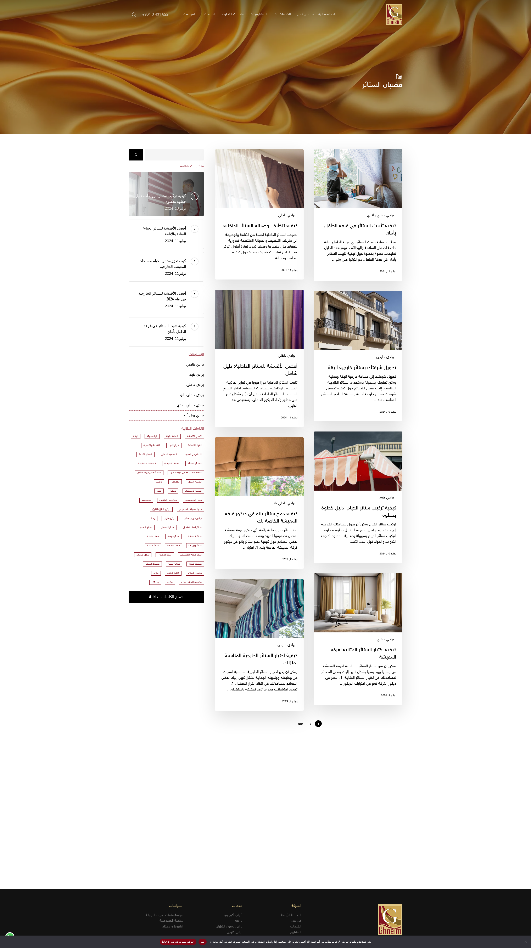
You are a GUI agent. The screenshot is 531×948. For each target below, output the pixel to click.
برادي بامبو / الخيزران (229, 927)
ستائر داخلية (153, 536)
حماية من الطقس (168, 500)
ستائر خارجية (173, 536)
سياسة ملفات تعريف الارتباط (164, 915)
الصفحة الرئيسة (291, 915)
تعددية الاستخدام (193, 491)
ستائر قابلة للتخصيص (191, 554)
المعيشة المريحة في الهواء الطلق (186, 472)
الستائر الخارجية (171, 463)
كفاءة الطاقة (173, 573)
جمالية (173, 491)
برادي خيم (387, 497)
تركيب (159, 481)
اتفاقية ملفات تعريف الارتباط (178, 941)
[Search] (136, 154)
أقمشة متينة (172, 436)
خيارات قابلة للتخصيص (190, 509)
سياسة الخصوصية (171, 921)
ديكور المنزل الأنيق (161, 509)
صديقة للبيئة (195, 564)
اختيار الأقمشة (195, 445)
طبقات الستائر (152, 564)
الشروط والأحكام (172, 927)
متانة (155, 573)
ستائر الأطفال (167, 527)
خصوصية (146, 500)
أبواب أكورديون (232, 915)
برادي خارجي (385, 357)
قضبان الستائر (195, 573)
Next (300, 724)
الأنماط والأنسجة (152, 445)
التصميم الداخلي (169, 454)
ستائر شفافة (173, 545)
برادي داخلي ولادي (380, 215)
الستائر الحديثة (195, 463)
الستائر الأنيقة (145, 454)
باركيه (238, 921)
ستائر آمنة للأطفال (192, 527)
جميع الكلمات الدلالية (166, 597)
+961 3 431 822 (155, 14)
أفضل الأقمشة (194, 436)
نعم (203, 941)
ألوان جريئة (152, 436)
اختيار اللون (174, 445)
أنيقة (135, 436)
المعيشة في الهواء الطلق (149, 472)
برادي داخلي (286, 215)
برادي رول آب (194, 415)
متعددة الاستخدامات (191, 582)
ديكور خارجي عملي (193, 518)
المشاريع (295, 933)
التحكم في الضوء (193, 454)
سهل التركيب (142, 554)
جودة (159, 491)
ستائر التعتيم (146, 527)
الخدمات (295, 927)
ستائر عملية (153, 545)
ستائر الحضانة (195, 536)
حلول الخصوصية (193, 500)
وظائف (155, 582)
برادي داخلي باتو (283, 503)
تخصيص (175, 481)
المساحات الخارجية (147, 463)
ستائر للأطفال (165, 554)
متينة (170, 582)
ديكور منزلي (169, 518)
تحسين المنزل (195, 481)
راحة (153, 518)
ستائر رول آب (195, 545)
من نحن (296, 921)
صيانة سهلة (174, 564)
